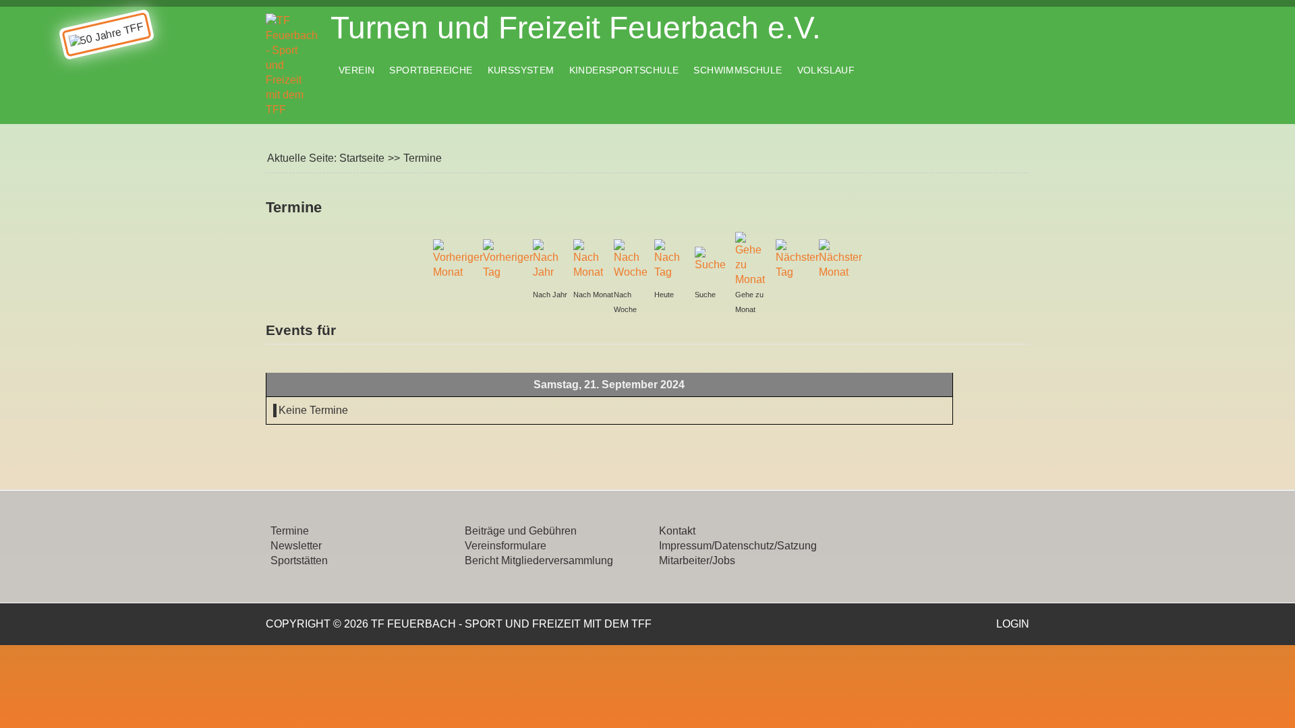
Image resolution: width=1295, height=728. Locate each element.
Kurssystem (521, 70)
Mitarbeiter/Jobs (697, 560)
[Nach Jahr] (550, 258)
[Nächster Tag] (797, 258)
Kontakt (677, 531)
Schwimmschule (737, 70)
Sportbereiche (430, 70)
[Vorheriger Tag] (508, 258)
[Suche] (711, 258)
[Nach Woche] (631, 258)
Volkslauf (826, 70)
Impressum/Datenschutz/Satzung (738, 545)
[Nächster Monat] (840, 258)
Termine (289, 531)
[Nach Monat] (590, 258)
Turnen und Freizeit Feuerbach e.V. (575, 27)
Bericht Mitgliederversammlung (539, 560)
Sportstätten (299, 560)
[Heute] (671, 258)
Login (1012, 624)
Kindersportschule (624, 70)
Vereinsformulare (505, 545)
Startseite (361, 158)
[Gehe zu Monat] (752, 258)
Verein (356, 70)
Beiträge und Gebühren (521, 531)
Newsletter (296, 545)
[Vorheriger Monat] (458, 258)
